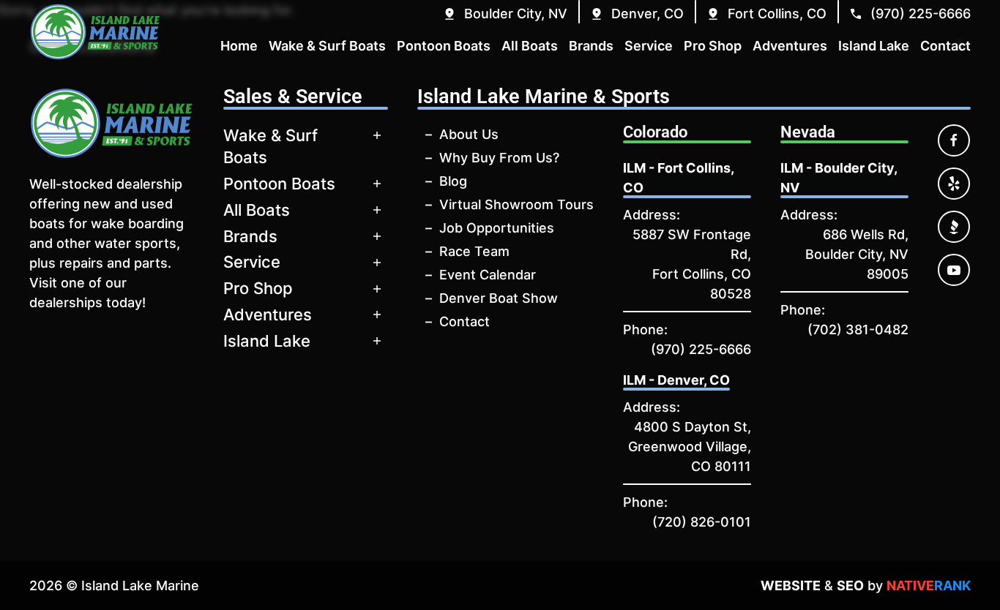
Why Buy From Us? (499, 157)
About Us (469, 134)
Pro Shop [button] (713, 45)
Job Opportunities (496, 228)
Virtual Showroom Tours (516, 204)
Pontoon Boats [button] (443, 45)
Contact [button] (945, 45)
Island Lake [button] (873, 45)
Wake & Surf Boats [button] (327, 45)
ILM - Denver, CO (676, 380)
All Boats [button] (529, 45)
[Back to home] (95, 32)
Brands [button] (591, 45)
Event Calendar (487, 274)
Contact (464, 321)
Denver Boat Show (498, 298)
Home (239, 45)
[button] (504, 13)
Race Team (474, 251)
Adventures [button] (790, 45)
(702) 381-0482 (857, 329)
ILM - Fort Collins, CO (678, 177)
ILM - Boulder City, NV (838, 177)
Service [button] (648, 45)
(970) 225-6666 (701, 349)
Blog (453, 181)
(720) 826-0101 (701, 522)
